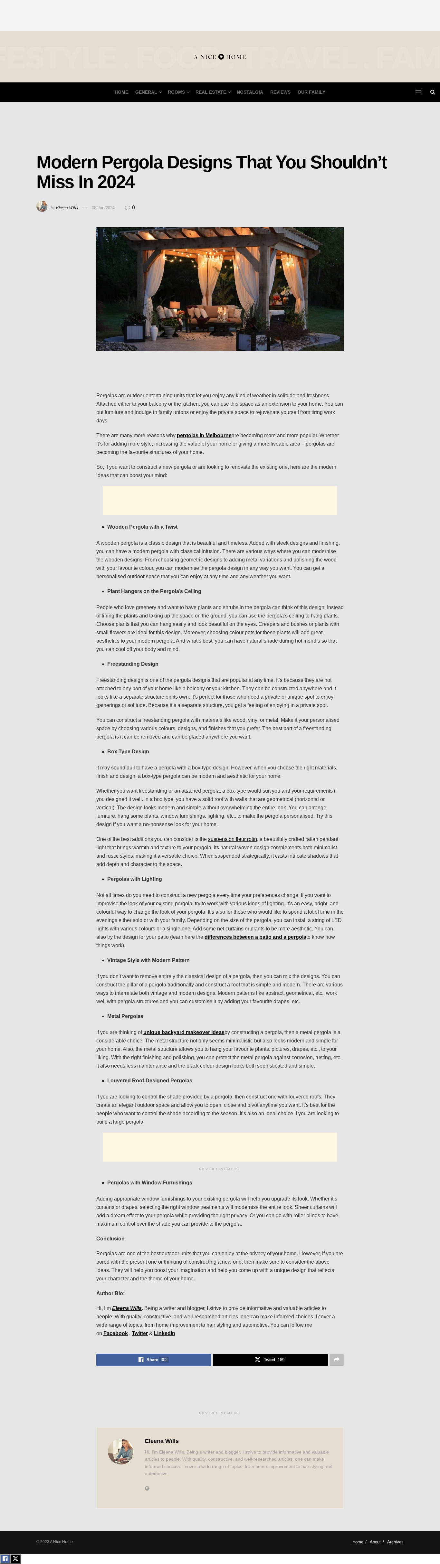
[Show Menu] (418, 92)
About (375, 1542)
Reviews (280, 92)
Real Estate (211, 92)
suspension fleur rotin (232, 839)
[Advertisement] (220, 14)
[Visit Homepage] (220, 56)
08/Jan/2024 (103, 207)
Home (121, 92)
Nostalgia (250, 92)
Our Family (311, 92)
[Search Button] (432, 92)
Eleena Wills (67, 207)
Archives (395, 1542)
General (146, 92)
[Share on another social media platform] (337, 1360)
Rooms (176, 92)
